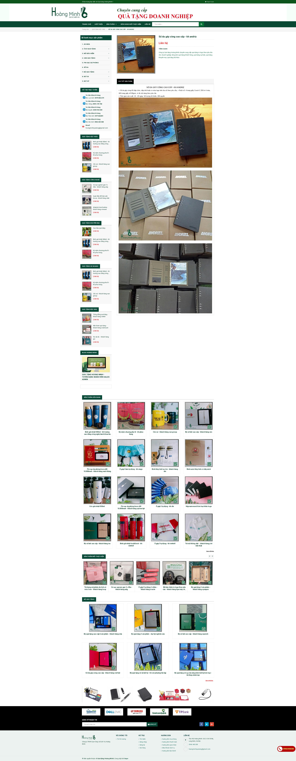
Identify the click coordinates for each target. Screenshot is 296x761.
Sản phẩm (110, 24)
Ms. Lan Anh (90, 98)
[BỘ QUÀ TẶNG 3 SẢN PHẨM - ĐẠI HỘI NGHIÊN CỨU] (148, 618)
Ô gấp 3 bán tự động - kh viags (131, 469)
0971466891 (99, 116)
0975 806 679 (99, 98)
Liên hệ (147, 24)
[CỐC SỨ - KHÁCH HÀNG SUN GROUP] (86, 167)
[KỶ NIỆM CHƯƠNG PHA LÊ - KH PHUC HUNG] (86, 156)
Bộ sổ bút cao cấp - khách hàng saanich (193, 634)
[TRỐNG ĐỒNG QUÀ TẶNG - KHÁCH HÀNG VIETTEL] (86, 318)
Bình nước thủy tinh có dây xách (199, 469)
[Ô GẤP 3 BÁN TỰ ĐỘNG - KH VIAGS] (131, 453)
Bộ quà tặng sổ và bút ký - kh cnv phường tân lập (148, 673)
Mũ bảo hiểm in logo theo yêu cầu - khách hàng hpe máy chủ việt (174, 589)
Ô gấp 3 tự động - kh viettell (164, 543)
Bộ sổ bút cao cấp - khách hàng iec (97, 543)
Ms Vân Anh (90, 122)
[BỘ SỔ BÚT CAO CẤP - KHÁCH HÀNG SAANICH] (193, 618)
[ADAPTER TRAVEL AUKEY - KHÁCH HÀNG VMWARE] (86, 211)
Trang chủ (86, 24)
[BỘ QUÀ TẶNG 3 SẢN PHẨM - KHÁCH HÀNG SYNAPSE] (201, 573)
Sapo (126, 758)
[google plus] (212, 724)
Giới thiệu (99, 24)
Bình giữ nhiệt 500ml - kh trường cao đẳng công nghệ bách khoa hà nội (101, 144)
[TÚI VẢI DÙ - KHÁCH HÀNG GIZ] (86, 340)
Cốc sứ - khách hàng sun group (165, 432)
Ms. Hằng (89, 104)
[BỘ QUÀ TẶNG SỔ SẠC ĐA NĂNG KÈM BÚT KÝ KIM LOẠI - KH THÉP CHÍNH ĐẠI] (193, 657)
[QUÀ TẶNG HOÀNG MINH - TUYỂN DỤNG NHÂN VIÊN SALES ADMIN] (96, 364)
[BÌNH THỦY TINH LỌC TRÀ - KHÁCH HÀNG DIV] (165, 453)
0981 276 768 (97, 104)
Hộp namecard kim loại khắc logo (199, 506)
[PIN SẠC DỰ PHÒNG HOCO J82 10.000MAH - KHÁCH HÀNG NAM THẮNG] (97, 453)
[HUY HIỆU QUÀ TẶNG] (86, 231)
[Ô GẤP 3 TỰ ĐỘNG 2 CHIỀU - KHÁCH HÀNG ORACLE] (148, 573)
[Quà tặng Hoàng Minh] (97, 737)
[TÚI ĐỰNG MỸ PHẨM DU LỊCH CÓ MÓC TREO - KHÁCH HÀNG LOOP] (95, 573)
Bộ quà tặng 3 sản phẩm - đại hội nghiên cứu (148, 634)
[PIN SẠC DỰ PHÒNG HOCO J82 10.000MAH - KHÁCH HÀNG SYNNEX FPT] (131, 490)
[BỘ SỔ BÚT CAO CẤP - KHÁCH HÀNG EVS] (199, 416)
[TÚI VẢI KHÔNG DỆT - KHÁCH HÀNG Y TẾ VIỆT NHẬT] (199, 527)
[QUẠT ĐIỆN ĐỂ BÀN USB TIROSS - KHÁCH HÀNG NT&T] (86, 199)
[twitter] (207, 724)
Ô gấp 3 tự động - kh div (165, 506)
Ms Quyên (89, 110)
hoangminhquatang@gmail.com (97, 128)
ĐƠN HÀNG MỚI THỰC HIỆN (131, 24)
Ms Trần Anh (90, 116)
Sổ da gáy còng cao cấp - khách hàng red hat (103, 673)
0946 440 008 (99, 122)
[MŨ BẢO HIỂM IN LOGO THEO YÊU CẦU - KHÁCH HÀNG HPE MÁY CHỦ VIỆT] (174, 573)
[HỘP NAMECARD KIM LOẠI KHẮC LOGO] (199, 490)
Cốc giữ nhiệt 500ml (97, 506)
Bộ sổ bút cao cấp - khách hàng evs (198, 432)
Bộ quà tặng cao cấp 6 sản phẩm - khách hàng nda (103, 634)
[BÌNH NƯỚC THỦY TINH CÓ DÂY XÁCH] (199, 453)
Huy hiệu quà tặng (99, 228)
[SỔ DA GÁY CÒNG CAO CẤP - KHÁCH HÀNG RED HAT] (102, 657)
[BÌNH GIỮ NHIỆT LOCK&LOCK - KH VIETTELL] (131, 527)
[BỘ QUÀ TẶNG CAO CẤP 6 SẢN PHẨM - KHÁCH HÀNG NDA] (102, 618)
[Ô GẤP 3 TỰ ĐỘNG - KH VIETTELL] (165, 527)
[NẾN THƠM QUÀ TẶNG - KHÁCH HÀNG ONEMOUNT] (86, 329)
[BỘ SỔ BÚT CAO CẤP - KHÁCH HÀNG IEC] (97, 527)
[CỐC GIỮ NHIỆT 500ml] (97, 490)
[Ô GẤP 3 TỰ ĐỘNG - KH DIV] (165, 490)
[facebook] (201, 724)
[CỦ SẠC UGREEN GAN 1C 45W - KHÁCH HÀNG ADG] (86, 188)
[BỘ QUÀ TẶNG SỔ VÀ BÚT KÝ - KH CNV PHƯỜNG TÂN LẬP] (148, 657)
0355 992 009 (97, 110)
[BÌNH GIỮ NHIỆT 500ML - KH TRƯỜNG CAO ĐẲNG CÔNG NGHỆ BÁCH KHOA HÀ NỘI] (86, 145)
